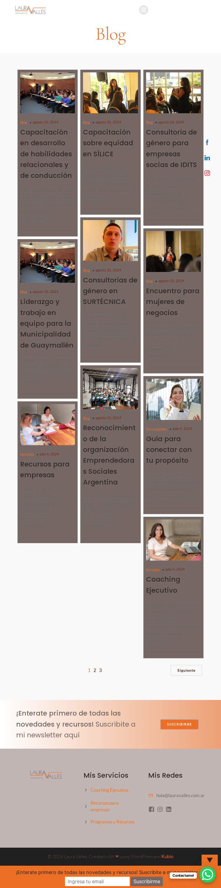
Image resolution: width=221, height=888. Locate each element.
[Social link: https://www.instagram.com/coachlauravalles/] (161, 809)
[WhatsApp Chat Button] (207, 874)
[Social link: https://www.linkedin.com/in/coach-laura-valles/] (169, 809)
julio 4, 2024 (182, 428)
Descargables (156, 429)
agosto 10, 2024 (45, 122)
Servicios (27, 454)
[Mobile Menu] (143, 10)
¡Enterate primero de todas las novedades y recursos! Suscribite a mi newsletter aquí (112, 872)
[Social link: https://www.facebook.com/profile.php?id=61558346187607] (152, 809)
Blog (23, 122)
